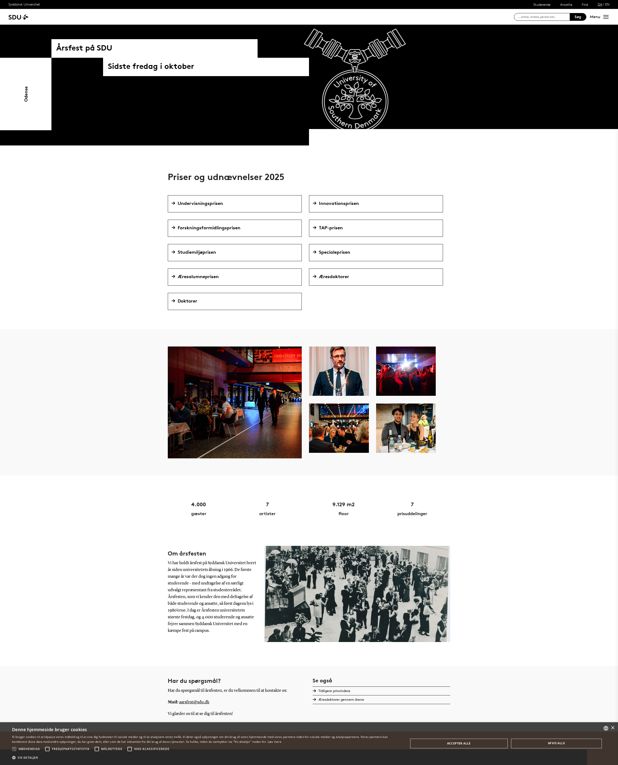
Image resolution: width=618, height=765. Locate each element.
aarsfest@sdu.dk (194, 702)
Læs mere (274, 742)
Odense (25, 94)
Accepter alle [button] (459, 743)
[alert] (309, 743)
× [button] (612, 728)
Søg (578, 16)
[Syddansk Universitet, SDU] (18, 16)
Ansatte (566, 4)
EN (607, 4)
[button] (14, 749)
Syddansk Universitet (24, 4)
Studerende (541, 4)
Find (585, 4)
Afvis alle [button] (556, 743)
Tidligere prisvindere (334, 691)
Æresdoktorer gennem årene (341, 699)
